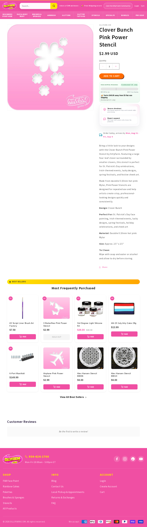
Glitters (66, 15)
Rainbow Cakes (11, 486)
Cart (142, 6)
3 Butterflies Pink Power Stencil (55, 324)
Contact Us (57, 486)
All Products (10, 508)
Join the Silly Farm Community (118, 6)
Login (137, 6)
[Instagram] (125, 459)
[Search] (53, 6)
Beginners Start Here (7, 15)
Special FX (110, 15)
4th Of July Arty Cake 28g (123, 323)
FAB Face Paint (11, 480)
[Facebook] (117, 459)
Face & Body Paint (22, 15)
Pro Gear (140, 15)
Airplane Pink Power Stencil (53, 374)
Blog (53, 480)
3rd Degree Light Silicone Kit (89, 324)
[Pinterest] (133, 459)
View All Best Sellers (72, 397)
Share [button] (105, 267)
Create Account (108, 486)
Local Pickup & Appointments (67, 492)
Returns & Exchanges (63, 497)
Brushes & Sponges (36, 15)
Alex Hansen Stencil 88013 (121, 374)
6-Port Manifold (17, 373)
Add (24, 337)
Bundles (125, 15)
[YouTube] (141, 459)
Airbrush (51, 15)
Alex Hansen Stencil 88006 (87, 374)
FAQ (53, 503)
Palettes (7, 492)
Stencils (96, 15)
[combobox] (35, 6)
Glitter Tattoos (81, 15)
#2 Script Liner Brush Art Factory (21, 324)
